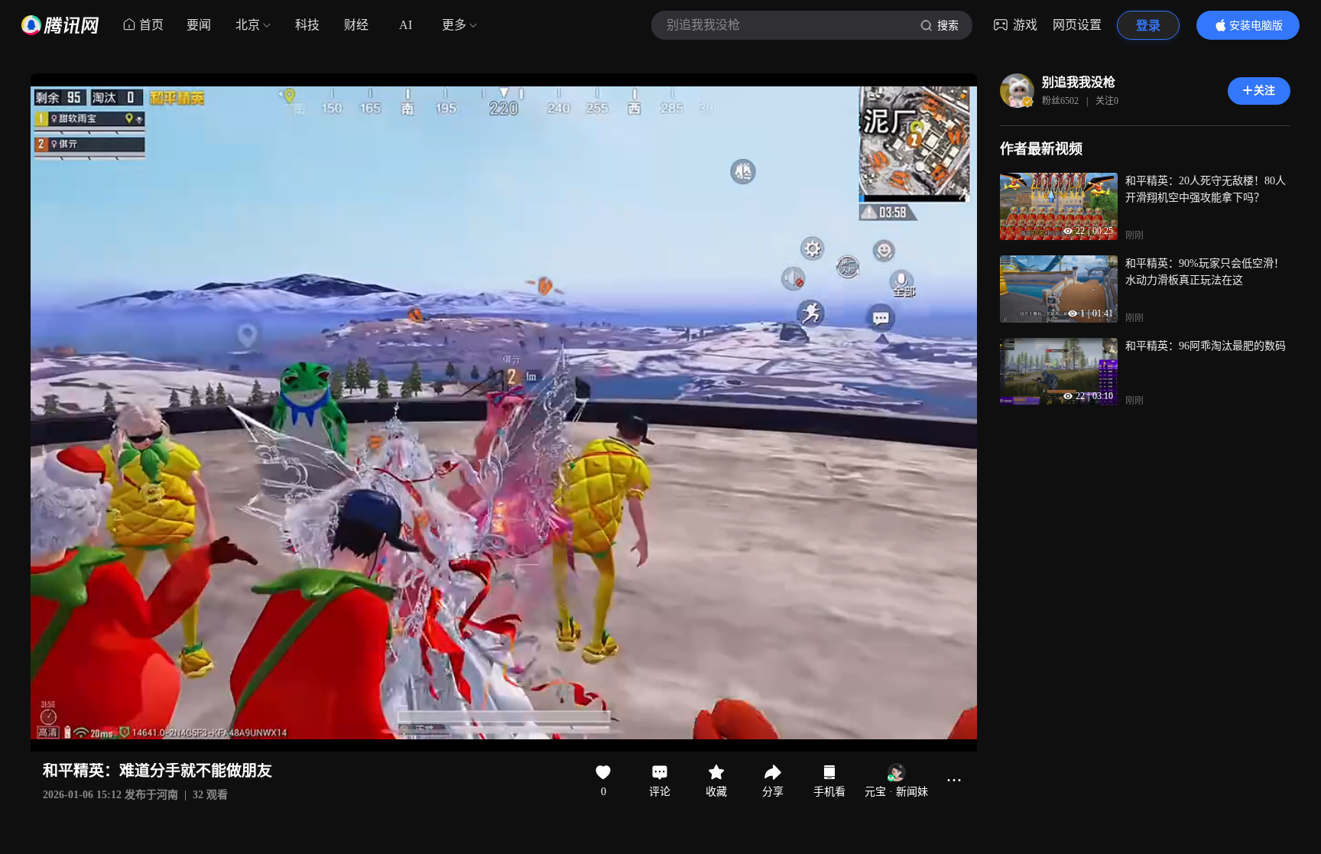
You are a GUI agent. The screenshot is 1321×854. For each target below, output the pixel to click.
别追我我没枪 (1078, 82)
